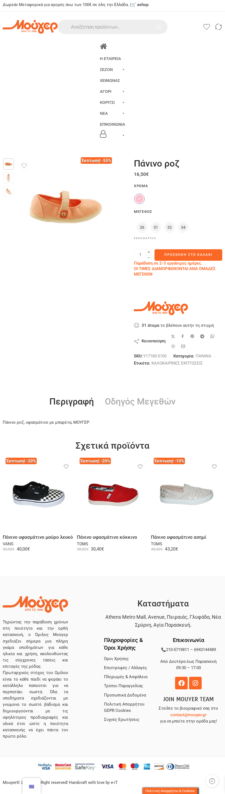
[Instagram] (195, 683)
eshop (142, 4)
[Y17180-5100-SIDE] (8, 164)
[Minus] (149, 258)
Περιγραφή (71, 401)
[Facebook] (181, 683)
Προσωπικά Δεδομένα (125, 695)
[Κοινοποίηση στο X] (173, 336)
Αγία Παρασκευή (171, 625)
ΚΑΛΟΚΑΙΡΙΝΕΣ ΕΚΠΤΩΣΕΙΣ (177, 363)
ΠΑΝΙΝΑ (203, 356)
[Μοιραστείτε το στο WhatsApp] (212, 336)
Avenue (156, 617)
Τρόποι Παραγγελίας (123, 686)
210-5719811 (177, 649)
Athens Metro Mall (125, 617)
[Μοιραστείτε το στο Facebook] (183, 336)
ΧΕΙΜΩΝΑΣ (110, 80)
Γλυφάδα (200, 617)
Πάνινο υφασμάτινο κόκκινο (107, 537)
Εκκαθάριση (145, 238)
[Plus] (149, 252)
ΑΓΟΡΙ (105, 91)
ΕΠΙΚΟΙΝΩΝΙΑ (112, 124)
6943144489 (205, 649)
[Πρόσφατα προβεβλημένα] (212, 781)
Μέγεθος (143, 212)
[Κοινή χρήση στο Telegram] (202, 336)
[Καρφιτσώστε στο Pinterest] (192, 336)
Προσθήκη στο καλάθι (188, 255)
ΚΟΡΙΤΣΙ (107, 102)
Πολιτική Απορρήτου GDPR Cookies (124, 707)
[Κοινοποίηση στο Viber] (173, 346)
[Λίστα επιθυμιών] (24, 165)
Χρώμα (141, 186)
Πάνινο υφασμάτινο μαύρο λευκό (38, 537)
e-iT (114, 782)
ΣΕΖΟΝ (106, 69)
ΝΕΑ (104, 113)
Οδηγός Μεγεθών (140, 401)
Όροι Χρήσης (116, 659)
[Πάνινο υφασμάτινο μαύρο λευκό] (38, 494)
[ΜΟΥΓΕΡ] (161, 308)
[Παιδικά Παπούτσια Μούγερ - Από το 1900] (30, 27)
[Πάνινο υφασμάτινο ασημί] (186, 494)
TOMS (82, 544)
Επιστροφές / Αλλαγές (125, 668)
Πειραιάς (177, 617)
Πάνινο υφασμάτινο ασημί (178, 537)
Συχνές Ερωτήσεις (121, 719)
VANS (8, 544)
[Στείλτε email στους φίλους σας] (183, 346)
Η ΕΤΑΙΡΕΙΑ (110, 58)
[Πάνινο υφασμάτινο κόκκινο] (112, 494)
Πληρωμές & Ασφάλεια (125, 677)
